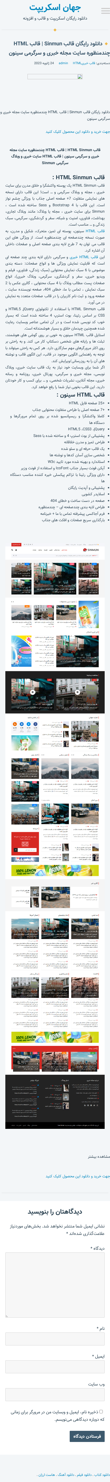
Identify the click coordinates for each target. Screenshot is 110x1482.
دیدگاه (98, 1248)
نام (101, 1328)
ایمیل (98, 1356)
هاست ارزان (46, 1475)
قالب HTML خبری (84, 257)
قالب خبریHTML (84, 63)
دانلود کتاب (102, 1475)
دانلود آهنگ (66, 1475)
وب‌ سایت (96, 1384)
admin (63, 63)
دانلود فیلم (84, 1475)
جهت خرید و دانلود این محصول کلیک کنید (78, 132)
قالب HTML (95, 231)
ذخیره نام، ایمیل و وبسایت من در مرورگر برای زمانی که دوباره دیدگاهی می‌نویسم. (58, 1416)
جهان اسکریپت (55, 7)
